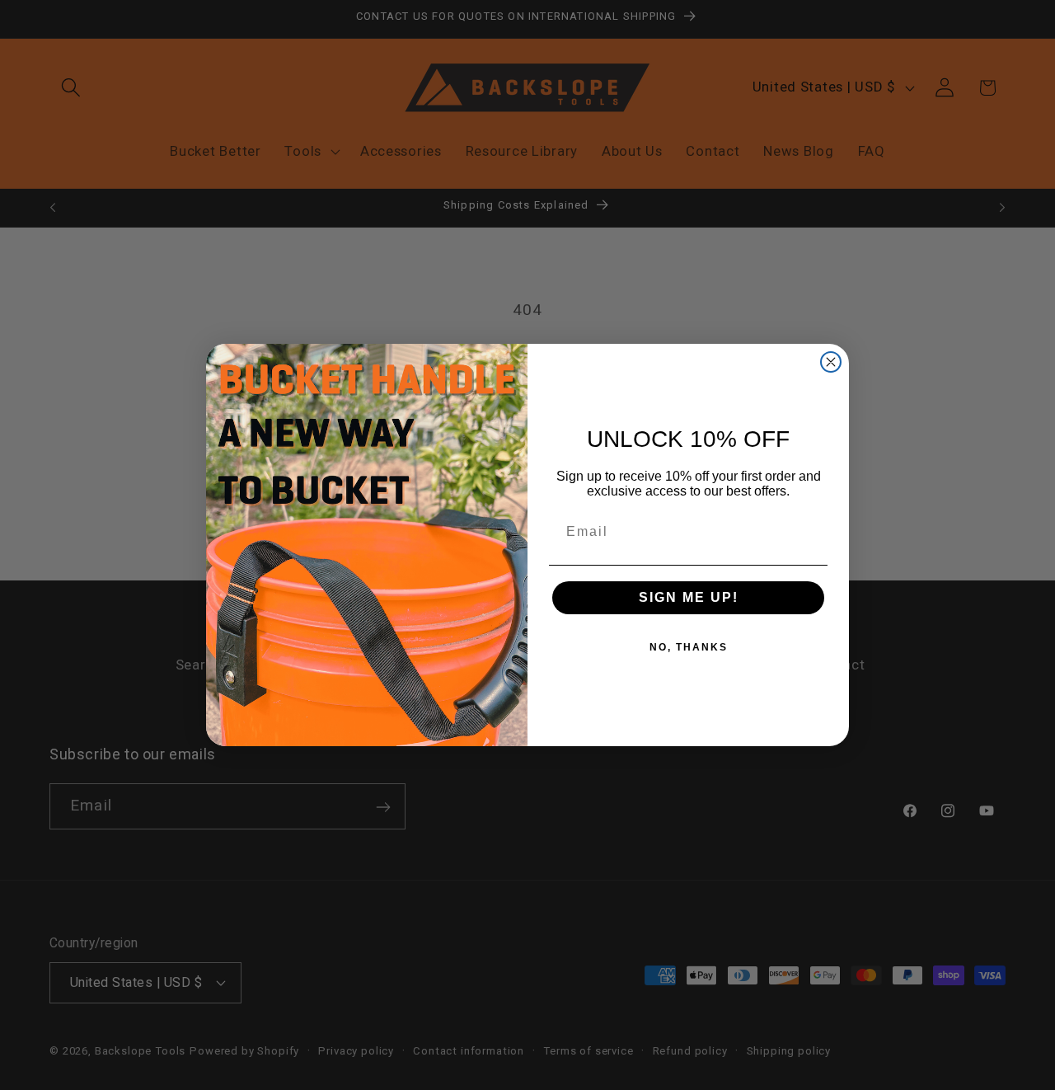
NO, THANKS (688, 647)
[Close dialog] (831, 362)
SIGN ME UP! (688, 597)
